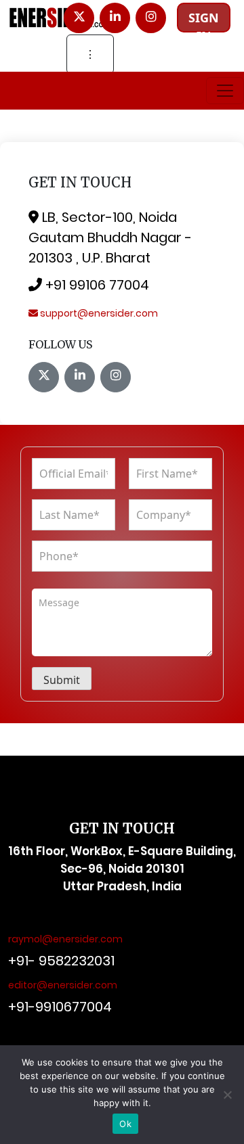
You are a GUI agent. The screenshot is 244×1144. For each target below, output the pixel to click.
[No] (227, 1094)
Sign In (203, 20)
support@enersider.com (98, 313)
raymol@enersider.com (65, 939)
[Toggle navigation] (225, 90)
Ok (125, 1123)
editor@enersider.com (62, 985)
